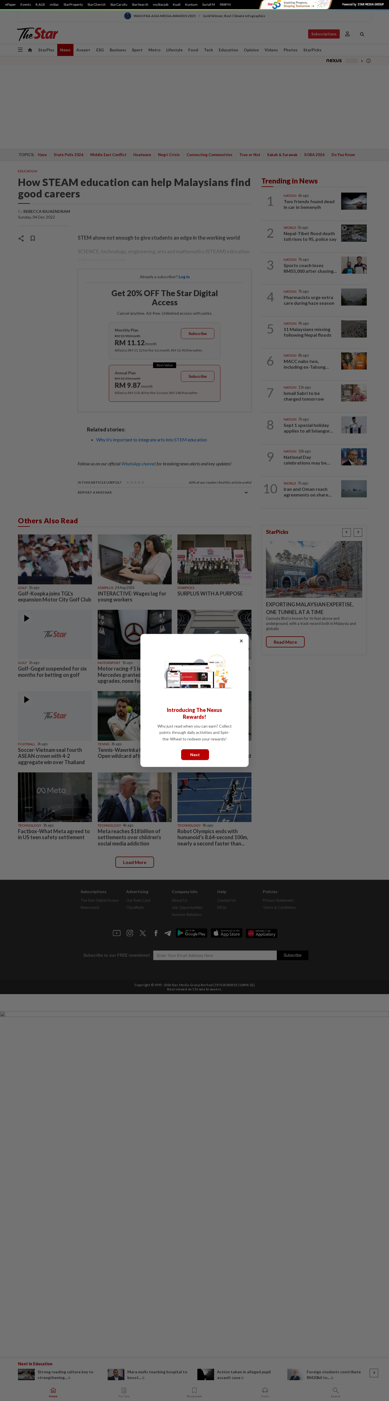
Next (195, 754)
